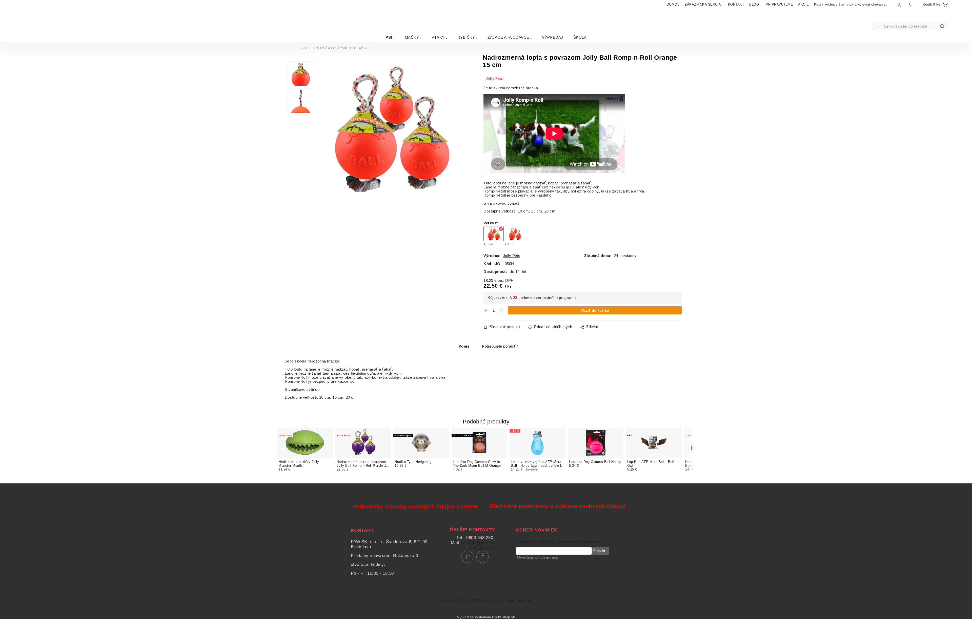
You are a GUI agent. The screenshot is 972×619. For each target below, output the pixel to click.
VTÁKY (438, 37)
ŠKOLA (580, 37)
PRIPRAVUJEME (779, 4)
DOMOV (673, 4)
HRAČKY (361, 48)
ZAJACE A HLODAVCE (508, 37)
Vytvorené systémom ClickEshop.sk (486, 617)
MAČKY (412, 37)
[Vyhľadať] (877, 26)
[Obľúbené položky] (911, 4)
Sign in (599, 551)
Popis (464, 346)
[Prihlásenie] (898, 5)
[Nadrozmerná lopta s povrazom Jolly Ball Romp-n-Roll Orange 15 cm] (389, 130)
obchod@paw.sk (478, 542)
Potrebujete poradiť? (500, 346)
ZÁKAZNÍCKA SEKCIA (703, 4)
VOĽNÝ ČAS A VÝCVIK (330, 48)
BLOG (754, 4)
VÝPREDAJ (552, 37)
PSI (389, 37)
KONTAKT (736, 4)
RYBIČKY (466, 37)
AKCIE (803, 4)
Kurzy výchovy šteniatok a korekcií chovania (850, 4)
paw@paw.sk (482, 547)
